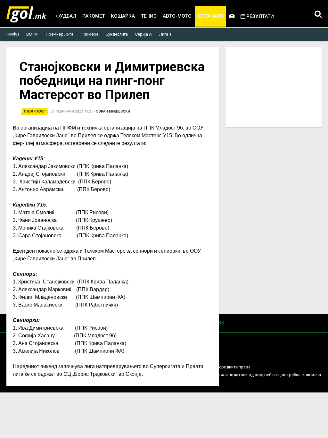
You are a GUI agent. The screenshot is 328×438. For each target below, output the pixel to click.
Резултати (259, 16)
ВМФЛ (32, 34)
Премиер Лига (59, 34)
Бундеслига (117, 34)
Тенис (149, 16)
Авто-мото (177, 16)
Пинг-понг (35, 111)
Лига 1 (165, 34)
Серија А (143, 34)
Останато (210, 16)
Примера (89, 34)
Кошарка (123, 16)
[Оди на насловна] (26, 14)
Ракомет (93, 16)
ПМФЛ (12, 34)
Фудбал (66, 16)
